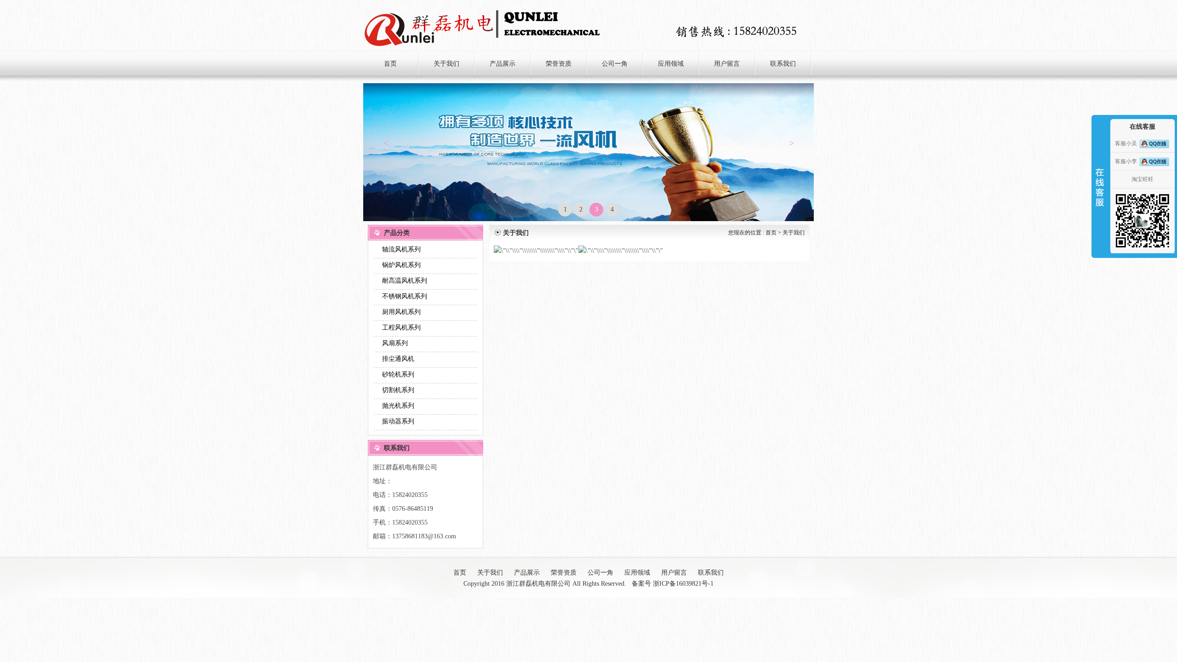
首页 (771, 232)
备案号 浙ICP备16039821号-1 (673, 583)
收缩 (1099, 174)
